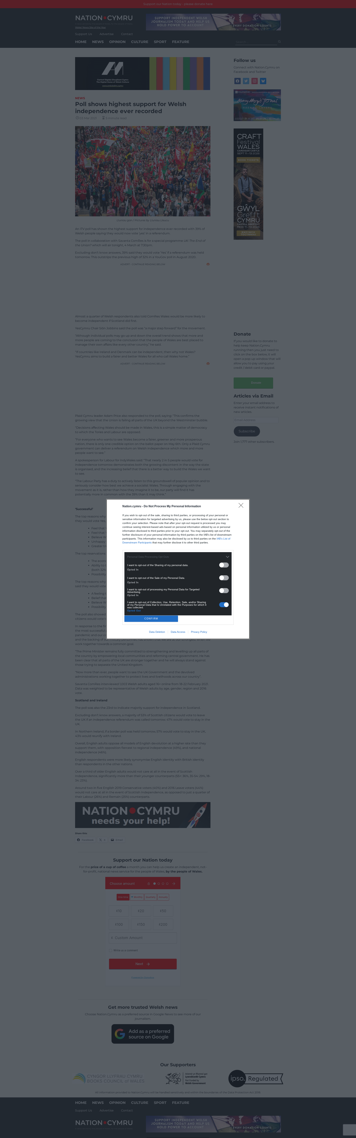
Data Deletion (157, 631)
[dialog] (178, 569)
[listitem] (178, 557)
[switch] (224, 565)
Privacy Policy (199, 631)
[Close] (242, 506)
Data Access (178, 631)
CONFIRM (151, 618)
